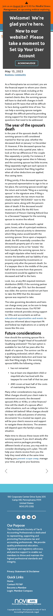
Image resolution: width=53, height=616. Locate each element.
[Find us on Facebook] (18, 517)
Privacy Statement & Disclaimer (23, 571)
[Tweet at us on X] (23, 517)
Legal (36, 612)
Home (10, 581)
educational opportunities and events (24, 318)
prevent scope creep (28, 458)
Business (9, 75)
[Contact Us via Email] (34, 517)
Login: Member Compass (20, 590)
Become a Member (16, 587)
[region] (47, 471)
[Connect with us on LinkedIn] (29, 517)
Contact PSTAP (15, 584)
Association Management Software (26, 604)
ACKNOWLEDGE (26, 63)
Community (20, 75)
